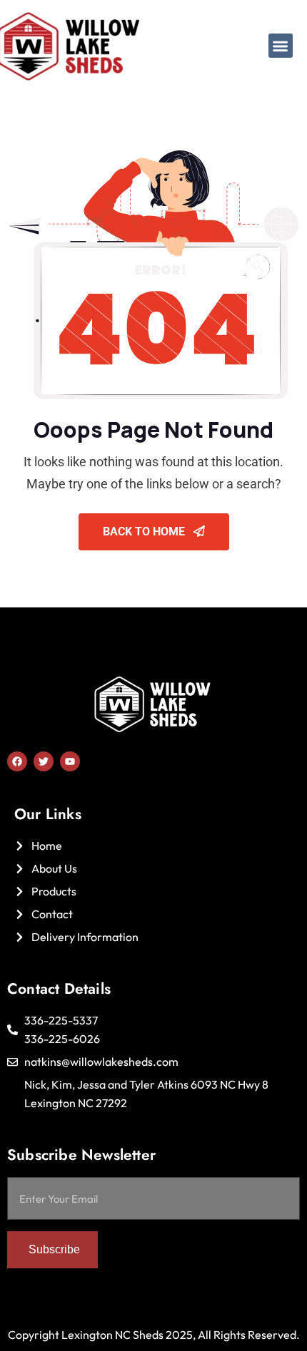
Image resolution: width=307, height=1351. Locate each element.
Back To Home (145, 531)
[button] (280, 46)
